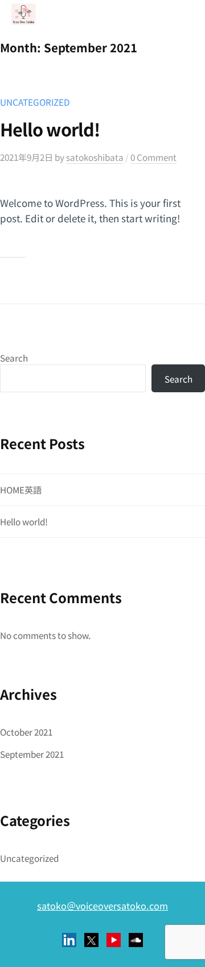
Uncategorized (35, 102)
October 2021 (26, 731)
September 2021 (32, 754)
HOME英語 (21, 489)
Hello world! (50, 129)
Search (14, 357)
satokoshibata (95, 157)
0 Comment (153, 157)
